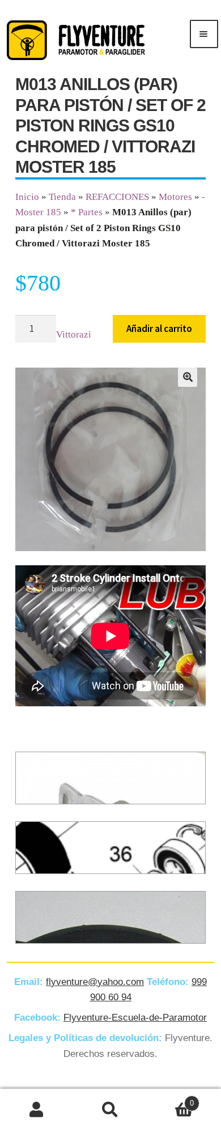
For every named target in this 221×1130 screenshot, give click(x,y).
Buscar (110, 1109)
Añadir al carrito (159, 328)
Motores (175, 196)
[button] (187, 377)
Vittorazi (73, 334)
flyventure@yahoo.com (95, 982)
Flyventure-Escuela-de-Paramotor (135, 1017)
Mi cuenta (37, 1109)
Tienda (62, 196)
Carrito (170, 1099)
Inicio (27, 196)
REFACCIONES (117, 196)
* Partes (87, 212)
